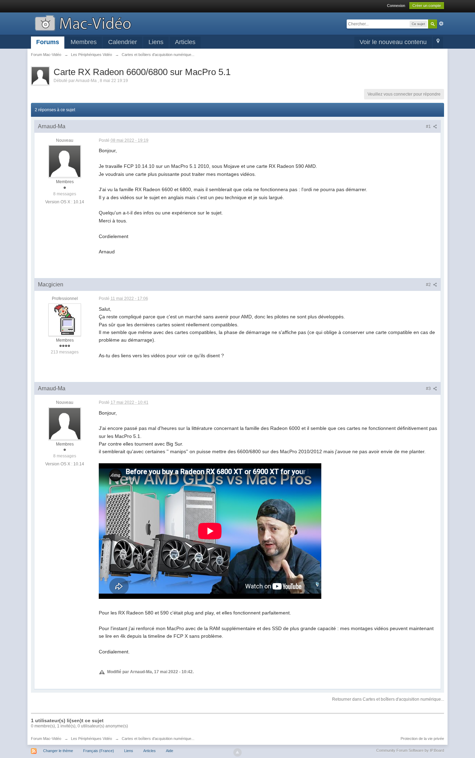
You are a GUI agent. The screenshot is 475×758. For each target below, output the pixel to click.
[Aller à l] (83, 22)
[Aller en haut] (237, 752)
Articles (185, 42)
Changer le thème (58, 751)
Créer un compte (426, 5)
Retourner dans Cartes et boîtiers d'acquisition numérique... (388, 699)
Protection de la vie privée (422, 738)
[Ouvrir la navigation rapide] (438, 42)
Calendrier (122, 42)
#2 (429, 284)
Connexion (396, 5)
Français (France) (98, 751)
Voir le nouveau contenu (393, 42)
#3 (429, 388)
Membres (84, 42)
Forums (47, 42)
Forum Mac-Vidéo (46, 738)
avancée (441, 23)
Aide (169, 751)
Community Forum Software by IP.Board (410, 750)
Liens (155, 42)
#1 (429, 126)
